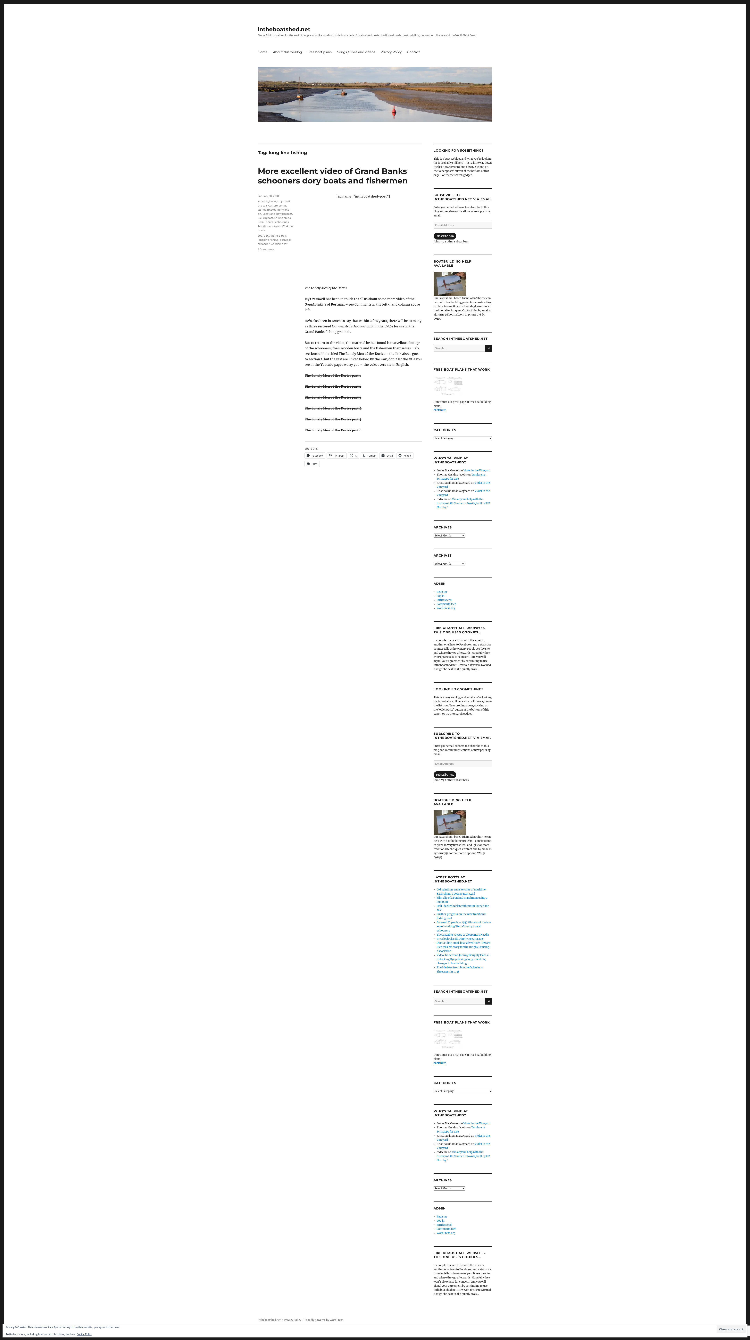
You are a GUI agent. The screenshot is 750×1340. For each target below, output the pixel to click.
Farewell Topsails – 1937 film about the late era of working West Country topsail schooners (464, 926)
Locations (268, 213)
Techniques (281, 221)
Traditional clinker (269, 226)
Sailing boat (265, 217)
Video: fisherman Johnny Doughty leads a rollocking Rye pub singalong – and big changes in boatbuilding (462, 959)
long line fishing (268, 239)
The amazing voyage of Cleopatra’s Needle (463, 934)
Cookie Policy (84, 1334)
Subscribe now (445, 236)
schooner (264, 243)
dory (266, 235)
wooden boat (279, 243)
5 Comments (266, 249)
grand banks (279, 235)
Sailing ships (282, 217)
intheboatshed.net (284, 29)
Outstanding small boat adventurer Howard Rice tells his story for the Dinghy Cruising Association (463, 947)
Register (442, 592)
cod (260, 235)
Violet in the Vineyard (476, 470)
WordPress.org (446, 608)
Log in (441, 596)
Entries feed (444, 600)
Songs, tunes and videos (356, 52)
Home (263, 52)
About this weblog (287, 52)
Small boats (265, 221)
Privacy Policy (391, 52)
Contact (413, 52)
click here (440, 410)
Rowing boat (284, 213)
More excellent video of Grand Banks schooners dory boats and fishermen (333, 175)
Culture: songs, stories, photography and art (273, 209)
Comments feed (446, 604)
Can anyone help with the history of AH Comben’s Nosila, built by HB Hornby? (463, 503)
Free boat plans (319, 52)
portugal (285, 239)
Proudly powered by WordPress (324, 1320)
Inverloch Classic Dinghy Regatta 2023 (460, 938)
